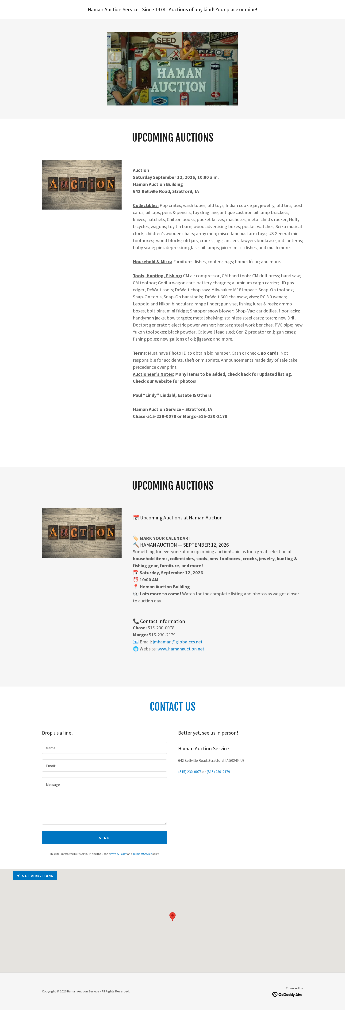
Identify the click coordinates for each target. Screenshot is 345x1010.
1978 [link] (160, 9)
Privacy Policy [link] (118, 854)
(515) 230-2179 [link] (218, 771)
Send (104, 837)
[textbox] (104, 748)
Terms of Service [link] (142, 854)
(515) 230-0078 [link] (190, 771)
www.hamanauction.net (180, 649)
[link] (287, 994)
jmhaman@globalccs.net (178, 642)
